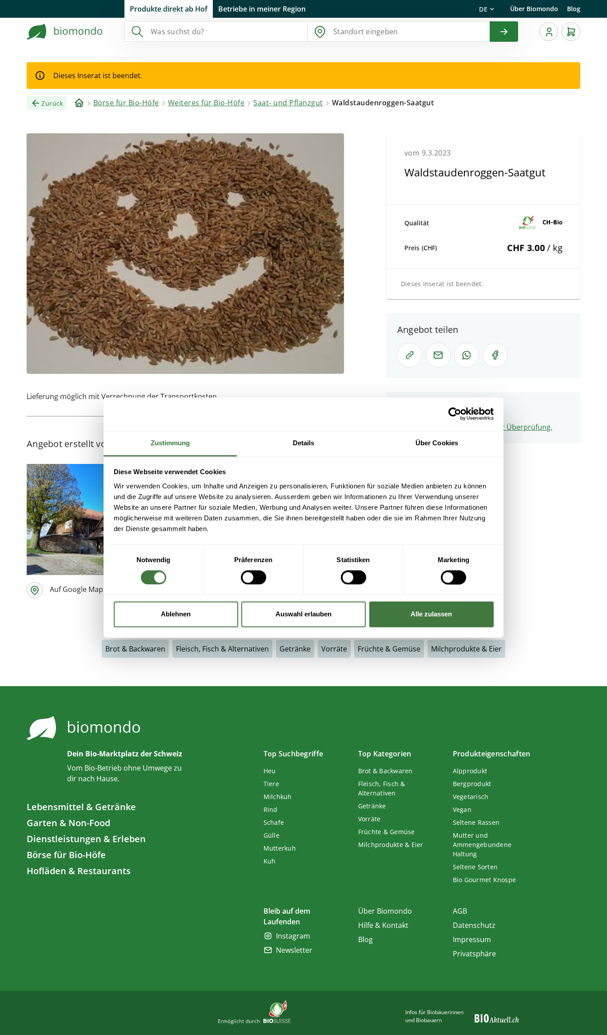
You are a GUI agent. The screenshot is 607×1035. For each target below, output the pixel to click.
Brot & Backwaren (135, 649)
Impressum (472, 939)
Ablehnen (176, 614)
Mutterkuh (280, 848)
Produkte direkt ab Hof (169, 9)
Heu (270, 771)
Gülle (272, 835)
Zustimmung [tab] (170, 443)
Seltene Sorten (475, 867)
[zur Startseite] (65, 31)
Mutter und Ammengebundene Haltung (482, 844)
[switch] (253, 577)
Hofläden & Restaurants (79, 871)
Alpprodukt (470, 771)
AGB (460, 911)
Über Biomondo (534, 8)
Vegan (462, 809)
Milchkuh (278, 796)
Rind (271, 809)
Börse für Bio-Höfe (66, 855)
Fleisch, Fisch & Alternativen (222, 649)
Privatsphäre (474, 954)
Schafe (274, 822)
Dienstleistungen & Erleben (86, 839)
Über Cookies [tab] (436, 443)
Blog (573, 8)
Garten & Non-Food (68, 823)
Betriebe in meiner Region (262, 9)
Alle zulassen (431, 614)
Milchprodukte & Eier (466, 649)
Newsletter (294, 950)
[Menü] (548, 31)
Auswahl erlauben (303, 614)
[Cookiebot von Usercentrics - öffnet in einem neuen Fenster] (455, 413)
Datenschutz (474, 925)
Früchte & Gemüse (389, 649)
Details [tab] (304, 443)
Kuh (270, 861)
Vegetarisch (471, 796)
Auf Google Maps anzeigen (94, 589)
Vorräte (334, 649)
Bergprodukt (472, 783)
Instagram (293, 936)
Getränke (295, 649)
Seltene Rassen (476, 822)
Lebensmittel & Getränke (81, 807)
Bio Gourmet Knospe (484, 879)
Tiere (271, 783)
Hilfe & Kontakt (383, 925)
